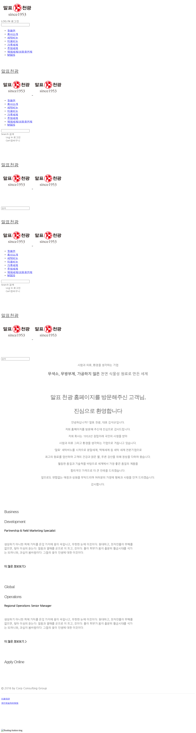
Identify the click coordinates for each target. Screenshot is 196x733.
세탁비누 (12, 37)
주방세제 (12, 48)
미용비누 (12, 41)
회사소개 (12, 34)
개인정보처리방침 (9, 703)
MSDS (11, 55)
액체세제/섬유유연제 (19, 51)
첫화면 (11, 30)
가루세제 (12, 44)
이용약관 (5, 699)
